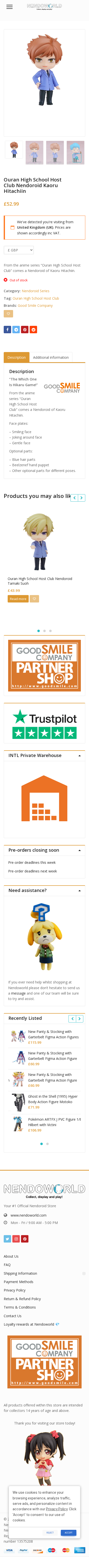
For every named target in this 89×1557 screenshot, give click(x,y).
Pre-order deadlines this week (32, 862)
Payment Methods (18, 1281)
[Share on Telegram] (16, 329)
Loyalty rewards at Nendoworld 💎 (31, 1324)
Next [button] (76, 82)
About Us (11, 1256)
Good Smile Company (35, 305)
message (18, 993)
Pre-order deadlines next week (32, 871)
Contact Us (13, 1315)
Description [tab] (16, 357)
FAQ (7, 1264)
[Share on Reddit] (33, 329)
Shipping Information (20, 1273)
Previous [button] (12, 82)
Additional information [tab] (51, 357)
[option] (44, 70)
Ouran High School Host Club (36, 298)
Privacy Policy (14, 1290)
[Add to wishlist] (8, 313)
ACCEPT (68, 1532)
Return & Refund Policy (22, 1298)
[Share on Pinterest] (24, 329)
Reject (50, 1532)
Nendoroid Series (35, 291)
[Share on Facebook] (7, 329)
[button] (81, 161)
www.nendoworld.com (28, 1215)
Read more (18, 599)
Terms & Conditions (20, 1307)
